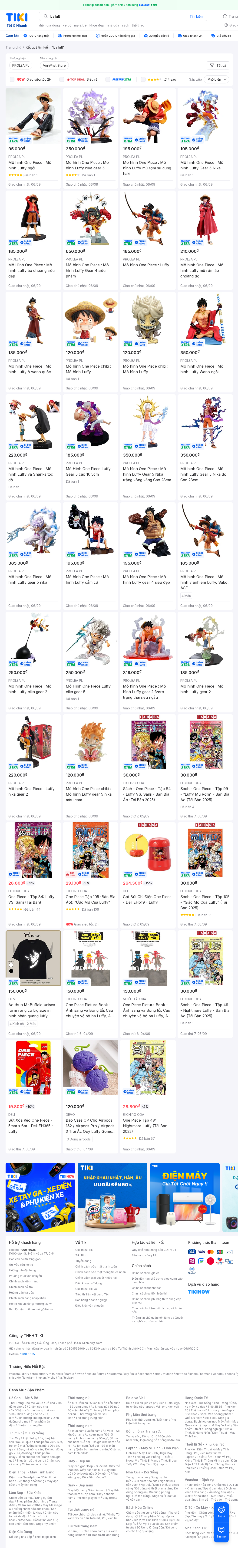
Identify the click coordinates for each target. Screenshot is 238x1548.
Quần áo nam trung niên (92, 1449)
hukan (42, 1377)
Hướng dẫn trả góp (21, 1292)
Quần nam (93, 1431)
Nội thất (146, 1484)
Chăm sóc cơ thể (29, 1505)
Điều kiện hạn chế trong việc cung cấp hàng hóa (157, 1280)
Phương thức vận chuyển (25, 1276)
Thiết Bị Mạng (149, 1460)
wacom (218, 1374)
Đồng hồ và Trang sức (144, 1431)
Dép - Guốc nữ (97, 1466)
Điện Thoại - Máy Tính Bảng (31, 1472)
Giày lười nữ (102, 1473)
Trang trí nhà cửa (137, 1477)
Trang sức (133, 1436)
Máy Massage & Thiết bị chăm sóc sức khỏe (35, 1507)
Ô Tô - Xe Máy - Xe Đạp (204, 1507)
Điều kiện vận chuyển (89, 1305)
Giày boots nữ (83, 1473)
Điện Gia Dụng (20, 1532)
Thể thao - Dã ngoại (204, 1410)
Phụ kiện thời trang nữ (140, 1419)
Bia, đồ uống (24, 1453)
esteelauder (38, 1374)
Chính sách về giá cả (145, 1273)
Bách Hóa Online (139, 1507)
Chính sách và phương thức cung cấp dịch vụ (156, 1300)
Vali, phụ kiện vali (167, 1406)
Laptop (164, 1464)
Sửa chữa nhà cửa (145, 1481)
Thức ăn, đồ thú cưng (30, 1460)
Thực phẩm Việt (44, 1442)
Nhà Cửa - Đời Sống (142, 1472)
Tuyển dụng (83, 1261)
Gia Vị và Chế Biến (146, 1520)
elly (126, 1374)
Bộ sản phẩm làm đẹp (33, 1521)
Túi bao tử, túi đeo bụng (103, 1535)
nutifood (181, 1374)
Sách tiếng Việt (195, 1533)
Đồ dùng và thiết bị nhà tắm (153, 1488)
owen (80, 1374)
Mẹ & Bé (210, 1418)
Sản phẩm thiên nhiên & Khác (32, 1510)
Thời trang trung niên (89, 1418)
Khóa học (220, 1484)
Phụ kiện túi (109, 1518)
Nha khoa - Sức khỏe (209, 1496)
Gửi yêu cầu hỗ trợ (21, 1264)
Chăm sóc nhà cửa (34, 1464)
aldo (158, 1374)
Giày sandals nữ (90, 1470)
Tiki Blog (81, 1255)
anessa (230, 1374)
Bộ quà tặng (146, 1531)
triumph (168, 1374)
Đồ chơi (51, 1403)
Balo (129, 1403)
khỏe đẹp (96, 25)
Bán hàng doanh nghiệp (91, 1300)
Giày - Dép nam (80, 1485)
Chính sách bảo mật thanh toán (96, 1266)
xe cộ (67, 25)
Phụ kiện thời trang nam (151, 1421)
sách (125, 25)
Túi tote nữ (92, 1518)
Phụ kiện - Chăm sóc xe (201, 1512)
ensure (91, 1374)
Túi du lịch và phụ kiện (149, 1403)
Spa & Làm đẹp (213, 1488)
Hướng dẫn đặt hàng (22, 1270)
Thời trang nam (80, 1426)
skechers (145, 1374)
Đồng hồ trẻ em (169, 1440)
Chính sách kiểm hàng (24, 1281)
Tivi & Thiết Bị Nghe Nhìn (208, 1430)
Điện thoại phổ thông (30, 1481)
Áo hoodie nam (86, 1438)
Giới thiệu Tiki (84, 1250)
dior (24, 1374)
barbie (69, 1374)
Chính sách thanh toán (147, 1288)
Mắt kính (163, 1419)
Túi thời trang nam (82, 1526)
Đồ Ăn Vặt (140, 1523)
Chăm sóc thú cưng (139, 1512)
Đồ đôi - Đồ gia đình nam (97, 1442)
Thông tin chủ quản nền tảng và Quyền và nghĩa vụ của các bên (158, 1319)
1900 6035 (27, 1354)
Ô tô (208, 1516)
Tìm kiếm (196, 16)
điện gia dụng (49, 25)
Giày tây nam (96, 1490)
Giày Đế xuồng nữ (94, 1477)
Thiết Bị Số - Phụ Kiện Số (204, 1444)
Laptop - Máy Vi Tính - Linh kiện (152, 1448)
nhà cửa (113, 25)
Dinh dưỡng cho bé (30, 1414)
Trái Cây (14, 1438)
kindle (193, 1374)
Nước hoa (24, 1520)
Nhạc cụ (157, 1496)
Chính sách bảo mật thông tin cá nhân (100, 1272)
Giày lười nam (77, 1490)
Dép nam (89, 1494)
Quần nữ (95, 1403)
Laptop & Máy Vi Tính (216, 1425)
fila (60, 1377)
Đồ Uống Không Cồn (150, 1527)
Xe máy (197, 1516)
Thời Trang (220, 1403)
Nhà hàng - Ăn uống (207, 1492)
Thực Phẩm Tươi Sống (26, 1433)
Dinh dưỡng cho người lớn (33, 1418)
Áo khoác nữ (99, 1406)
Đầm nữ (83, 1403)
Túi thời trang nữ (81, 1509)
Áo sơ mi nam (94, 1434)
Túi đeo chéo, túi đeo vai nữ (86, 1514)
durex (102, 1374)
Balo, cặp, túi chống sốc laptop (153, 1404)
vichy (51, 1377)
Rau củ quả (23, 1442)
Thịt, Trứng (30, 1438)
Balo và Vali (135, 1398)
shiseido (15, 1377)
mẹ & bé (80, 25)
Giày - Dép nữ (79, 1461)
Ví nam (72, 1531)
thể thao (138, 25)
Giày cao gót (76, 1466)
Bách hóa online (205, 1421)
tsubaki (69, 1377)
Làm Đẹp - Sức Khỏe (25, 1493)
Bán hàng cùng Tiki (145, 1255)
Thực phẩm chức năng (31, 1501)
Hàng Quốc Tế (196, 1398)
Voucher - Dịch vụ (199, 1480)
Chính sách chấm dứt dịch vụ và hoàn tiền (157, 1310)
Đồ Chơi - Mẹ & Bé (23, 1398)
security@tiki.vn (42, 1309)
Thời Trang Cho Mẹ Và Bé (26, 1403)
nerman (205, 1374)
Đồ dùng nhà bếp (20, 1536)
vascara (14, 1374)
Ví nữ (110, 1514)
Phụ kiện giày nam (88, 1497)
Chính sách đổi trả (21, 1287)
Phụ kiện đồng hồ (145, 1440)
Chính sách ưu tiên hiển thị (149, 1293)
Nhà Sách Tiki (196, 1528)
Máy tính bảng (27, 1484)
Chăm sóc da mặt (21, 1497)
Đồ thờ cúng (142, 1496)
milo (134, 1374)
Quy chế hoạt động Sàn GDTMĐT (154, 1250)
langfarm (29, 1377)
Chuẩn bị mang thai (30, 1425)
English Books (208, 1536)
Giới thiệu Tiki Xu (86, 1289)
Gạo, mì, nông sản (31, 1449)
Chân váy (96, 1410)
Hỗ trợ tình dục (42, 1520)
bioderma (115, 1374)
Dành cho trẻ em (29, 1457)
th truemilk (56, 1374)
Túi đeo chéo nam (91, 1531)
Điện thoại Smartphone (24, 1477)
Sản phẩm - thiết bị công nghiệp (211, 1427)
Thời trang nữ (78, 1398)
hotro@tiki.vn (44, 1303)
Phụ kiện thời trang (141, 1414)
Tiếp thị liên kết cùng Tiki (92, 1294)
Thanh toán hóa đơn (198, 1484)
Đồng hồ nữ (149, 1436)
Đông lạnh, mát (37, 1445)
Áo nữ (71, 1403)
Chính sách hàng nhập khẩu (27, 1298)
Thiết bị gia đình (45, 1536)
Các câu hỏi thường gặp (25, 1259)
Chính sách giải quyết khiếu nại (96, 1277)
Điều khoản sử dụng (88, 1283)
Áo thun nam (76, 1431)
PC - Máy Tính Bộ (144, 1464)
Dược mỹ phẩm (46, 1523)
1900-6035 (28, 1250)
